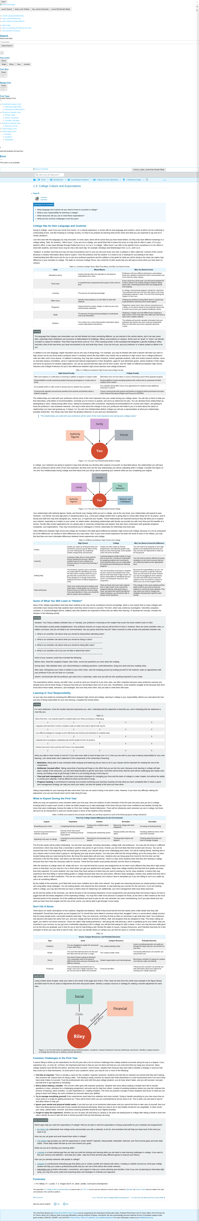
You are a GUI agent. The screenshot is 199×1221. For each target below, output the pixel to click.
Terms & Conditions (88, 1218)
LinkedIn (40, 1164)
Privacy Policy (74, 1218)
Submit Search (6, 46)
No (67, 1204)
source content (141, 1189)
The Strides (42, 1141)
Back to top (37, 1197)
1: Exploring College (134, 180)
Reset (3, 61)
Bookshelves (58, 180)
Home (43, 180)
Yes (58, 1204)
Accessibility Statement (104, 1218)
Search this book (6, 38)
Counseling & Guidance (80, 180)
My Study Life (43, 1129)
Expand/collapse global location (164, 179)
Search (37, 175)
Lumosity (41, 1152)
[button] (8, 137)
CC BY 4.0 (85, 1189)
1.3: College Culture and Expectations (56, 1189)
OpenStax (44, 197)
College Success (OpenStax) (107, 180)
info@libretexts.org (146, 1218)
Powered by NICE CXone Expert (66, 1213)
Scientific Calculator (12, 120)
